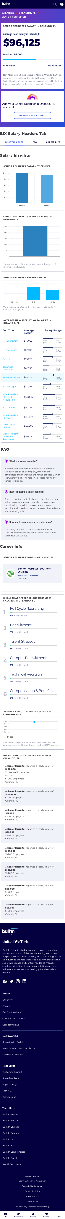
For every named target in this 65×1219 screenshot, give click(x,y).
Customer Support (12, 1072)
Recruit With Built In (13, 1042)
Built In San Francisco (13, 1151)
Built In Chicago (11, 1126)
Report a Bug (9, 1084)
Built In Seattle (10, 1158)
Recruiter (8, 359)
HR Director (9, 407)
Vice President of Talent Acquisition (10, 397)
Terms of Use (32, 1201)
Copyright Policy (32, 1191)
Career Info (53, 142)
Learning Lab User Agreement (32, 1181)
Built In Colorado (11, 1133)
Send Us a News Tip (12, 1054)
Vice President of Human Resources (10, 436)
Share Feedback (10, 1078)
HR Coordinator (11, 340)
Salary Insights (14, 142)
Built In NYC (8, 1145)
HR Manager (9, 386)
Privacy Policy (32, 1196)
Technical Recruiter (8, 368)
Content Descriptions (13, 1018)
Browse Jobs (9, 1097)
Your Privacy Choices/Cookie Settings (33, 1207)
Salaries (8, 13)
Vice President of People (10, 416)
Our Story (7, 999)
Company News (10, 1024)
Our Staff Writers (11, 1012)
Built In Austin (10, 1114)
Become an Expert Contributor (18, 1048)
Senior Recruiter (11, 377)
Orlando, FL (27, 13)
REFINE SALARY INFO (32, 115)
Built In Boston (10, 1120)
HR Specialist (10, 350)
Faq (34, 142)
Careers (6, 1006)
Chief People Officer (9, 426)
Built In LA (7, 1139)
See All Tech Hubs (11, 1164)
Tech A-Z (6, 1090)
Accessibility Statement (32, 1186)
